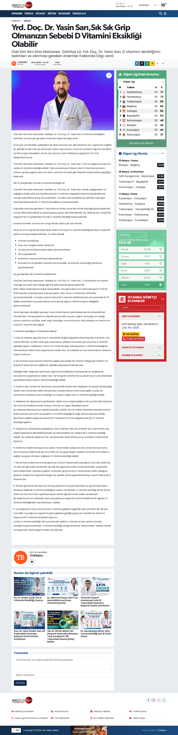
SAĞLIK (27, 20)
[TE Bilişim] (20, 557)
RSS (17, 730)
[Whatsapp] (164, 700)
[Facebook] (148, 700)
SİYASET (40, 13)
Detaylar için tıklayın (141, 143)
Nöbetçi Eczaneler (24, 711)
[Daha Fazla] (152, 63)
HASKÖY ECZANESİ (133, 347)
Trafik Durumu (140, 711)
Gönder (20, 683)
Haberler (16, 20)
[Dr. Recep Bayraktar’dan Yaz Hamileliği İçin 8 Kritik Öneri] (96, 619)
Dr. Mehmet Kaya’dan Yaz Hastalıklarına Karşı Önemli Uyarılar (62, 600)
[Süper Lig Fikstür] (162, 153)
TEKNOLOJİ (79, 13)
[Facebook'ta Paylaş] (137, 63)
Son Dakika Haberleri (103, 718)
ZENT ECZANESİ (131, 316)
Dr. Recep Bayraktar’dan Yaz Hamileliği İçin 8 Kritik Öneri (96, 633)
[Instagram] (159, 700)
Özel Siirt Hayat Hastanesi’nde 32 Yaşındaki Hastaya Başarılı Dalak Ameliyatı (95, 601)
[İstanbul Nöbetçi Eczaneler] (162, 299)
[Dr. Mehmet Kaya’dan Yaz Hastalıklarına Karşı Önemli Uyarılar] (62, 586)
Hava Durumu (61, 711)
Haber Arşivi (139, 718)
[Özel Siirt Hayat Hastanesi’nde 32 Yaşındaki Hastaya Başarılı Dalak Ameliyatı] (96, 586)
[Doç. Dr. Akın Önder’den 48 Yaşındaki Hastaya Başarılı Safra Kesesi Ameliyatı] (29, 619)
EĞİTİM (52, 13)
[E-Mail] (32, 562)
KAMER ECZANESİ (132, 355)
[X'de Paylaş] (141, 63)
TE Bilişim (36, 555)
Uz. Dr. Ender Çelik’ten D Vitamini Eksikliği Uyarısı (28, 599)
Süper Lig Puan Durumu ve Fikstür (31, 718)
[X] (153, 700)
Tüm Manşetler (62, 718)
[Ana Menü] (165, 14)
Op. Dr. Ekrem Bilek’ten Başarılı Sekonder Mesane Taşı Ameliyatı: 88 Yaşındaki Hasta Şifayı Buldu (62, 636)
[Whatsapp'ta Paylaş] (147, 63)
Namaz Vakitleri (102, 711)
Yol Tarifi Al (132, 334)
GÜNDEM (17, 13)
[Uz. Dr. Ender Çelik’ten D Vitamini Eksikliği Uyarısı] (29, 586)
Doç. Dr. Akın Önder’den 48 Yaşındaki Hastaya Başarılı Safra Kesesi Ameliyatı (29, 635)
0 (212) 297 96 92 (135, 338)
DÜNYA (29, 13)
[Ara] (161, 14)
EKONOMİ (64, 13)
